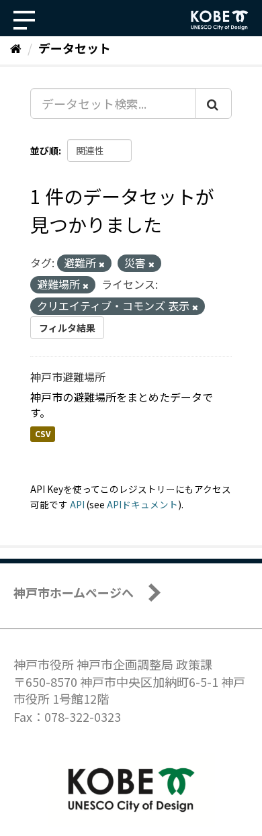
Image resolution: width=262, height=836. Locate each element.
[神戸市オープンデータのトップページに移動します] (220, 20)
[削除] (102, 264)
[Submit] (213, 103)
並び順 (44, 150)
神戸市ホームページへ (73, 592)
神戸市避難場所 (67, 377)
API (77, 504)
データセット (74, 47)
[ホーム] (15, 47)
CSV (42, 434)
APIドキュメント (142, 504)
